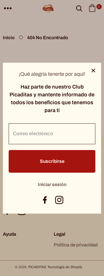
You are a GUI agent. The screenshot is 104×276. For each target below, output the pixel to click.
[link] (52, 184)
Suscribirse (52, 161)
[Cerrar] (93, 70)
